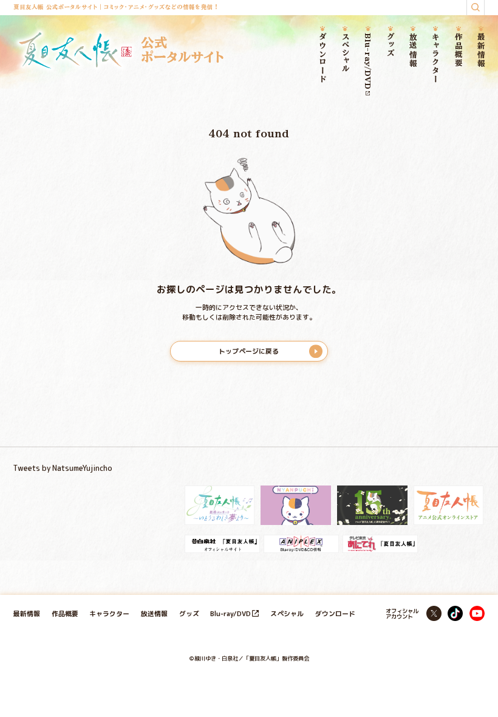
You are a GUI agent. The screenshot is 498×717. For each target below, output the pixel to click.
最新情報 (480, 50)
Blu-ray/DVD (367, 61)
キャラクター (435, 58)
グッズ (390, 45)
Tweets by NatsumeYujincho (62, 468)
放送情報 (413, 50)
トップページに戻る (249, 350)
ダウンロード (322, 58)
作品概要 (458, 50)
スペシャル (345, 52)
